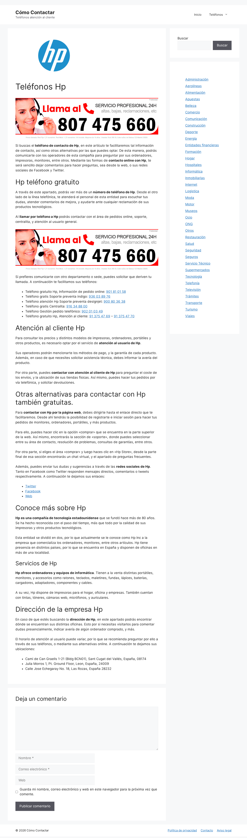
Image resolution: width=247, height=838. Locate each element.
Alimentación (195, 93)
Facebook (33, 491)
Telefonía (192, 283)
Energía (191, 139)
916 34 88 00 (76, 306)
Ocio (188, 217)
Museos (191, 211)
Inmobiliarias (195, 178)
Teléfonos (216, 14)
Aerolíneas (193, 86)
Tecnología (193, 276)
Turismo (191, 309)
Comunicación (196, 119)
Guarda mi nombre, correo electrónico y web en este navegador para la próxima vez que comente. (88, 791)
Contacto (207, 830)
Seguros (191, 257)
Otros (189, 230)
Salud (189, 244)
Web (28, 496)
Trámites (192, 296)
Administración (196, 79)
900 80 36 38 (114, 301)
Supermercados (197, 270)
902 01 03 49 (92, 311)
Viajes (190, 316)
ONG (189, 224)
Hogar (190, 158)
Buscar (183, 38)
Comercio (192, 112)
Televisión (193, 290)
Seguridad (193, 250)
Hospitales (193, 165)
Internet (191, 185)
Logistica (192, 191)
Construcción (195, 125)
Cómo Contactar (35, 12)
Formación (193, 152)
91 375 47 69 (99, 316)
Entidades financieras (202, 145)
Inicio (197, 14)
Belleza (190, 106)
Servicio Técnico (197, 263)
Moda (189, 198)
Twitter (30, 486)
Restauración (195, 237)
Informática (194, 171)
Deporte (191, 132)
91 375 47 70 (124, 316)
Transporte (193, 303)
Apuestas (192, 99)
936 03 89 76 (99, 296)
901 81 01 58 (116, 292)
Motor (189, 204)
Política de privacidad (182, 830)
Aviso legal (224, 830)
